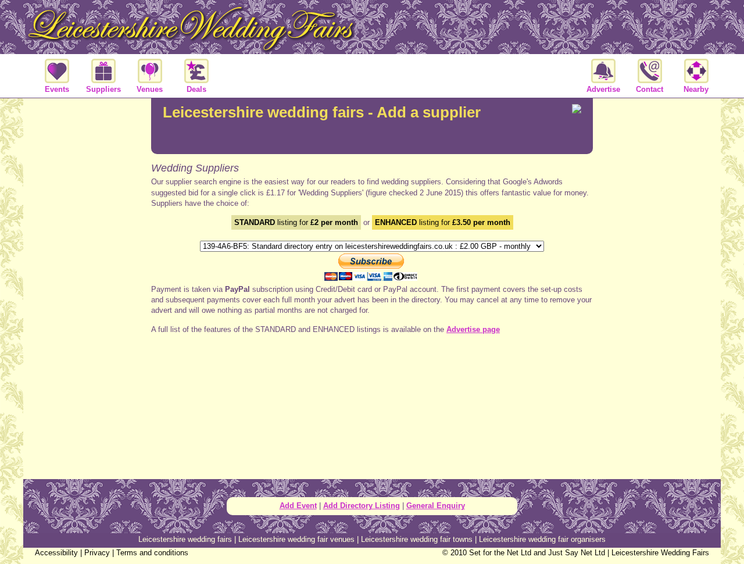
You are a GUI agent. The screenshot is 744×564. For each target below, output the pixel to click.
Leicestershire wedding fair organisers (542, 539)
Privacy (97, 552)
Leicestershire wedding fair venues (296, 539)
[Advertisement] (87, 287)
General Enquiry (435, 505)
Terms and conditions (152, 552)
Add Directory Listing (361, 505)
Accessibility (56, 552)
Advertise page (473, 329)
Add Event (298, 505)
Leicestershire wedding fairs (185, 539)
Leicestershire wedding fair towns (417, 539)
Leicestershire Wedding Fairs (660, 552)
